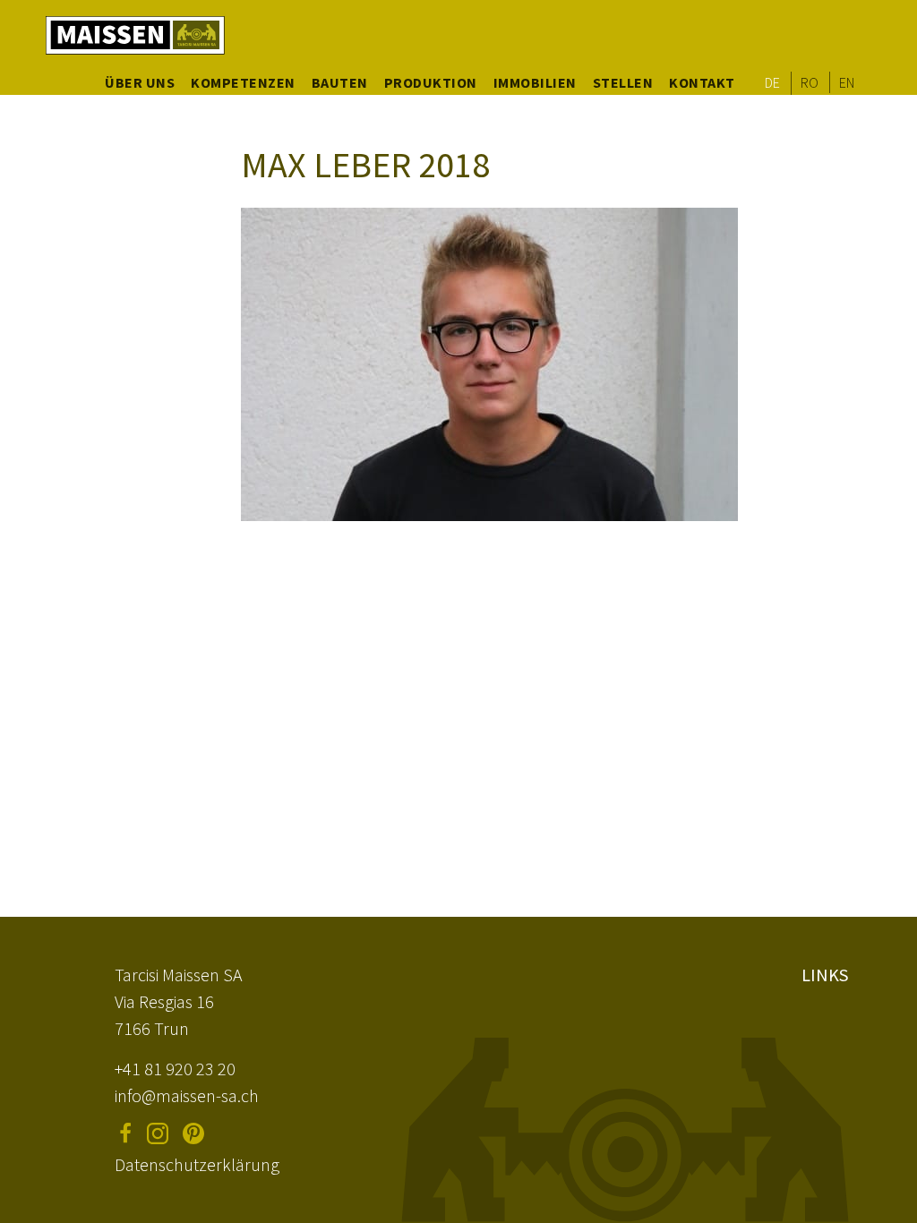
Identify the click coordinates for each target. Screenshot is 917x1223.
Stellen (623, 82)
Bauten (340, 82)
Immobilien (535, 82)
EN (847, 82)
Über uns (140, 82)
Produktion (430, 82)
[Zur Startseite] (135, 35)
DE (773, 82)
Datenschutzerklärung (197, 1164)
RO (810, 82)
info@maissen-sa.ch (187, 1095)
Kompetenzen (243, 82)
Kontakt (702, 82)
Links (824, 974)
